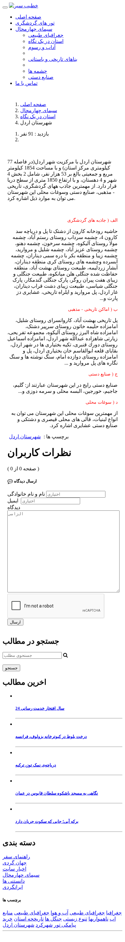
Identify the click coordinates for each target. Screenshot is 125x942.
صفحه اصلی (28, 17)
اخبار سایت (14, 869)
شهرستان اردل (25, 436)
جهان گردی (15, 862)
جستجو (11, 667)
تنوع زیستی (75, 918)
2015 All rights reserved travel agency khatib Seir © (55, 936)
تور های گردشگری (34, 23)
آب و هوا (59, 912)
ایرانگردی (13, 887)
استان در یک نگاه (45, 41)
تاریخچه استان (29, 918)
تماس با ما (26, 83)
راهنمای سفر (16, 856)
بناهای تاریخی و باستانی (52, 59)
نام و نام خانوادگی (26, 494)
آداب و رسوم (41, 47)
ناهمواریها (98, 918)
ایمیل (12, 500)
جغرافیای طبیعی (45, 35)
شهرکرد (44, 925)
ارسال (15, 622)
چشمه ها (37, 71)
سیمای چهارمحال (38, 110)
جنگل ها (53, 918)
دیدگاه (13, 507)
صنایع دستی (41, 77)
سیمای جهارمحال (33, 29)
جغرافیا (114, 912)
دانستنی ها (14, 881)
